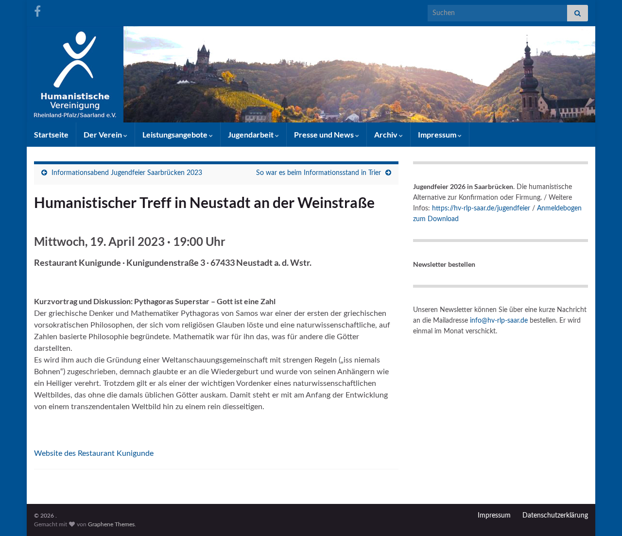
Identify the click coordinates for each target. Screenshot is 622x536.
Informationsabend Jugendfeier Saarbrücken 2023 (127, 173)
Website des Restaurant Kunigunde (94, 453)
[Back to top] (600, 514)
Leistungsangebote (175, 134)
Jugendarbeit (251, 134)
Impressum (438, 134)
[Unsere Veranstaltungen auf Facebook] (37, 11)
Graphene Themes (111, 524)
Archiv (386, 134)
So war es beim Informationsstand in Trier (318, 173)
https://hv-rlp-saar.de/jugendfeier (481, 208)
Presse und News (324, 134)
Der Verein (103, 134)
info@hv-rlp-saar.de (499, 320)
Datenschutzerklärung (555, 515)
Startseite (51, 134)
